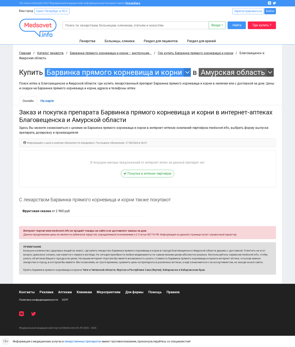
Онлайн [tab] (28, 101)
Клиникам (84, 292)
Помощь (155, 292)
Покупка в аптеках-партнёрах (149, 173)
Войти (270, 11)
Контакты (27, 292)
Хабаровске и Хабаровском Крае (184, 269)
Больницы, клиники (119, 41)
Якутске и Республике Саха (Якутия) (139, 269)
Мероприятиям (108, 292)
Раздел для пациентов (161, 41)
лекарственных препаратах (82, 341)
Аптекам (65, 292)
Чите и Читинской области (98, 269)
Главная (25, 53)
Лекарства (87, 41)
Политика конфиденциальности (38, 299)
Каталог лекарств (50, 53)
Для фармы (134, 292)
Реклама (46, 292)
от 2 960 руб (46, 211)
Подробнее (132, 3)
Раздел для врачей (201, 41)
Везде (216, 25)
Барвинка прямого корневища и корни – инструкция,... (111, 53)
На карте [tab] (47, 101)
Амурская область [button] (233, 72)
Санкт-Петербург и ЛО (51, 11)
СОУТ (65, 299)
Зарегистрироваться (248, 11)
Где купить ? (262, 25)
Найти (236, 25)
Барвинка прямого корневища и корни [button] (114, 72)
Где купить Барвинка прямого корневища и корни (195, 53)
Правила (173, 292)
